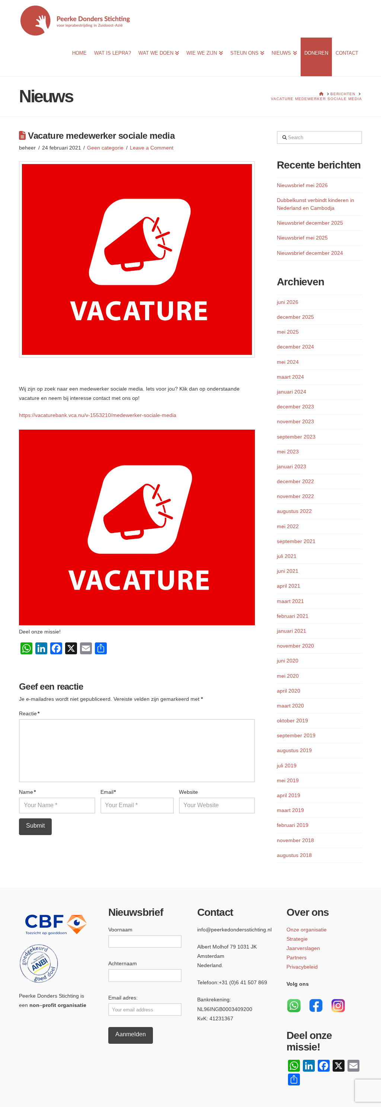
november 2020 (295, 646)
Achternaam (122, 963)
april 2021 (288, 586)
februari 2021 (292, 616)
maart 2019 (290, 810)
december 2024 (295, 347)
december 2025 (295, 317)
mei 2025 (288, 332)
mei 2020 (288, 676)
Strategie (297, 939)
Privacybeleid (302, 967)
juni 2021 (287, 571)
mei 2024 (288, 362)
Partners (296, 957)
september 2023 (296, 437)
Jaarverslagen (303, 948)
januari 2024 (291, 392)
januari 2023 (291, 466)
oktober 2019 (292, 720)
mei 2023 (288, 452)
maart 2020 (290, 706)
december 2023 (295, 407)
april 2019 (288, 795)
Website (188, 792)
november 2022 (295, 496)
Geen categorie (105, 148)
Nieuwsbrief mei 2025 (302, 238)
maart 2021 (290, 601)
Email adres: (123, 998)
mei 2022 (288, 526)
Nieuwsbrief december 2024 (310, 253)
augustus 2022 (294, 511)
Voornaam (120, 930)
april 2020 (288, 691)
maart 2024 (290, 377)
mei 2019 (288, 780)
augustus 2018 (294, 855)
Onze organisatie (306, 930)
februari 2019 (292, 825)
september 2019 (296, 735)
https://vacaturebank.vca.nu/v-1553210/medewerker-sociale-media (97, 415)
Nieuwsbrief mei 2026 (302, 185)
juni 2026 (287, 302)
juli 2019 (287, 766)
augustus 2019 (294, 750)
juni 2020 (287, 661)
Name (27, 792)
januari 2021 (291, 631)
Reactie (29, 713)
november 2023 (295, 421)
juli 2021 (287, 556)
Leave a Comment (151, 148)
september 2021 (296, 541)
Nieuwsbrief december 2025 (310, 223)
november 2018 (295, 840)
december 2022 (295, 481)
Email (108, 792)
